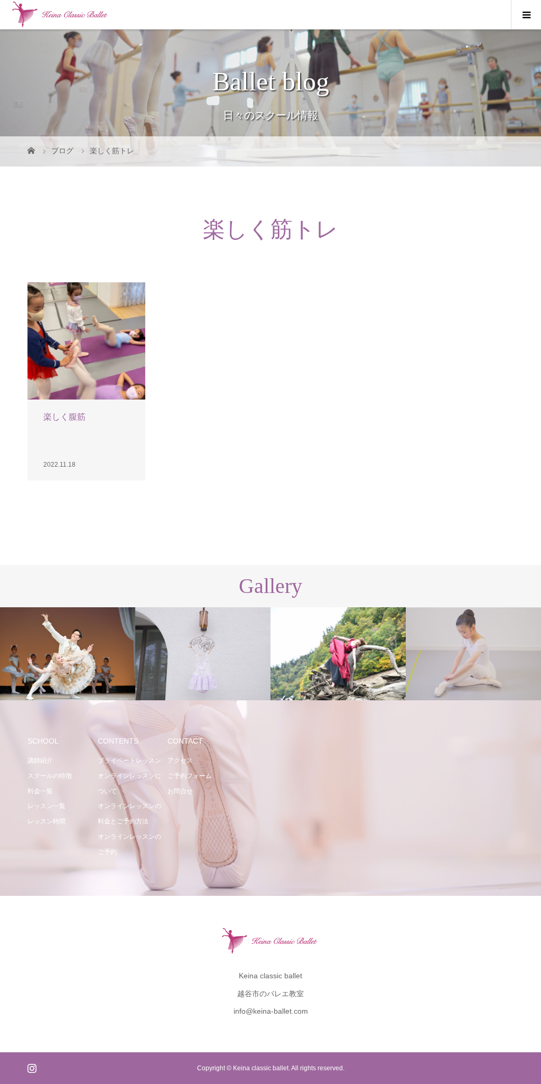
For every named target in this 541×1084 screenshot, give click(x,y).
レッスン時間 (46, 821)
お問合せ (180, 791)
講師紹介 (40, 760)
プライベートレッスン (129, 760)
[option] (67, 654)
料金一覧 (40, 791)
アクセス (180, 760)
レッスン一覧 (46, 806)
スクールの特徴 (49, 776)
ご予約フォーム (189, 776)
